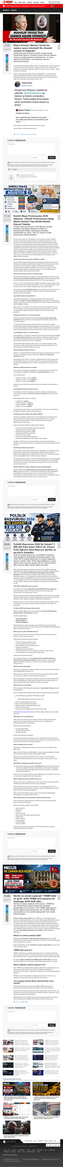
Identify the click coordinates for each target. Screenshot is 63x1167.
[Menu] (49, 2)
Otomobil (13, 1151)
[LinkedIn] (7, 61)
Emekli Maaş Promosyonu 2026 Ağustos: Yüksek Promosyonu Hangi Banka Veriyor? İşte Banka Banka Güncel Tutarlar (12, 1159)
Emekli (38, 1151)
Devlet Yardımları (31, 1151)
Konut (19, 1151)
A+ (59, 45)
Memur (14, 1150)
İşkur (24, 1151)
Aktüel (33, 1150)
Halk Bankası (52, 1150)
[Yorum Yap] (7, 69)
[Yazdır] (7, 67)
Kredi (9, 1150)
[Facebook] (7, 55)
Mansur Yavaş (28, 134)
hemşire (35, 134)
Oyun (35, 1141)
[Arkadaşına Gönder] (7, 64)
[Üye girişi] (55, 1145)
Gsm (46, 1150)
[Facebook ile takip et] (47, 1145)
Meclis (26, 1002)
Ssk (5, 1150)
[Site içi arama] (59, 2)
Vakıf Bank (6, 1151)
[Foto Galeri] (54, 2)
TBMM (22, 1002)
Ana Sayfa (40, 1141)
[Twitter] (7, 58)
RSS (55, 1141)
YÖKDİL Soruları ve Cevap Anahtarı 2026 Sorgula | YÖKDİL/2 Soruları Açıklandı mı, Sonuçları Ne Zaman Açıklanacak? (11, 1161)
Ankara (22, 134)
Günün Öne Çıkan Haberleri (10, 1154)
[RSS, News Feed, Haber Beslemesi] (53, 1145)
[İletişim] (57, 2)
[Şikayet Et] (53, 179)
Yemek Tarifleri (28, 1141)
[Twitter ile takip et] (50, 1145)
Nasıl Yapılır (40, 1150)
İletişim (51, 1141)
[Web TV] (52, 2)
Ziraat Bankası (21, 1150)
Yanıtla (19, 178)
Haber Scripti (32, 1146)
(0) (23, 178)
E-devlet (28, 1150)
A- (59, 48)
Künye (45, 1141)
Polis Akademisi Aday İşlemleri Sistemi (24, 712)
